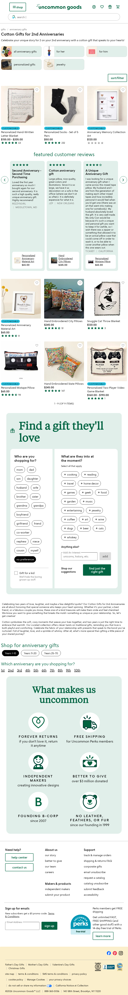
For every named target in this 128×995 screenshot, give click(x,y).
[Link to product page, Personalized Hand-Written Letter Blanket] (21, 106)
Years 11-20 (30, 653)
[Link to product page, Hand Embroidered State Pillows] (64, 361)
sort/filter (117, 78)
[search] (12, 17)
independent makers (57, 889)
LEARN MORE (103, 936)
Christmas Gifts (16, 968)
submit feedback (94, 889)
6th (44, 670)
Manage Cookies (36, 979)
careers (49, 872)
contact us (19, 867)
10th (77, 670)
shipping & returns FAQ (98, 860)
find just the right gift (97, 570)
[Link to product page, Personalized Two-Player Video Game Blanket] (107, 361)
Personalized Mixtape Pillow (102, 260)
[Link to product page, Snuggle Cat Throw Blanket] (107, 299)
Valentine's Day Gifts (63, 964)
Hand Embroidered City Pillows (65, 258)
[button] (37, 90)
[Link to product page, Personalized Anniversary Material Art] (21, 299)
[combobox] (64, 17)
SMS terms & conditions (55, 973)
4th (27, 670)
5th (36, 670)
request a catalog (94, 877)
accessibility (91, 894)
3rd (19, 670)
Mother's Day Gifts (38, 964)
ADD (105, 556)
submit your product (57, 894)
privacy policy (79, 973)
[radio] (19, 470)
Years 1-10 (10, 653)
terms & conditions (28, 973)
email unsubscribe (95, 872)
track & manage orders (97, 855)
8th (60, 670)
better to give (53, 860)
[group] (86, 507)
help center (19, 857)
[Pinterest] (115, 952)
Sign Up (49, 926)
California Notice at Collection (72, 985)
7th (52, 670)
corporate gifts (93, 866)
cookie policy (15, 979)
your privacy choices (60, 979)
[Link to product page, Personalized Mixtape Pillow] (21, 361)
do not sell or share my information (27, 985)
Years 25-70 (51, 653)
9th (68, 670)
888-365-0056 (51, 991)
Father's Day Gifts (15, 964)
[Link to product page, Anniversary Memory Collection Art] (107, 106)
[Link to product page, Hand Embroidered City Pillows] (64, 299)
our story (50, 855)
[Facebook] (109, 952)
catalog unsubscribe (96, 883)
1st (3, 670)
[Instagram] (121, 952)
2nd (11, 670)
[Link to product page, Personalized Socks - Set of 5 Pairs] (64, 106)
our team (50, 866)
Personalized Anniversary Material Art (28, 258)
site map (9, 973)
